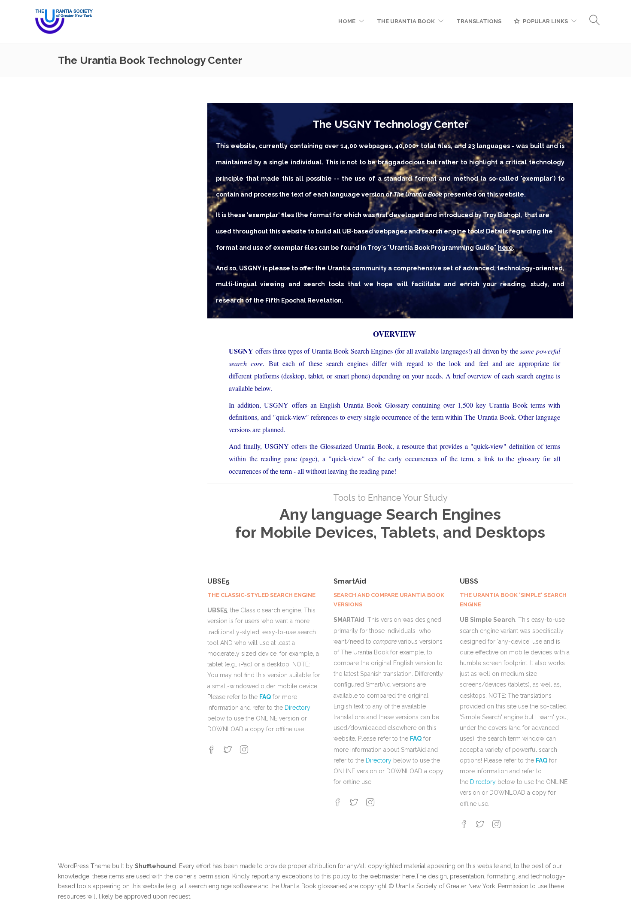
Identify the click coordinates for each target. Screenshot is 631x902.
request (179, 896)
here (408, 876)
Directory (297, 707)
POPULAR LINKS (545, 21)
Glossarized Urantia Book (356, 446)
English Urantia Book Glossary (366, 404)
